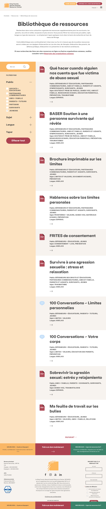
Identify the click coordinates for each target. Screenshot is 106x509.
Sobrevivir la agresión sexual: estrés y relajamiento (76, 375)
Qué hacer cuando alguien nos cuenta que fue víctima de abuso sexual (74, 73)
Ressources (14, 15)
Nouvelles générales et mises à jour (94, 493)
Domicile (6, 15)
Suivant (69, 437)
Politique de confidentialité (53, 496)
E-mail (94, 466)
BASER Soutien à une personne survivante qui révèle (72, 118)
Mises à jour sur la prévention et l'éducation (94, 496)
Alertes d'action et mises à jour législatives (95, 489)
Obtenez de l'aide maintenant (90, 3)
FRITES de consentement (73, 235)
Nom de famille (93, 479)
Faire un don (70, 3)
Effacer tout (18, 140)
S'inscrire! (94, 501)
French (94, 7)
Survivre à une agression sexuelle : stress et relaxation (72, 267)
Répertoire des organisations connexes (59, 53)
